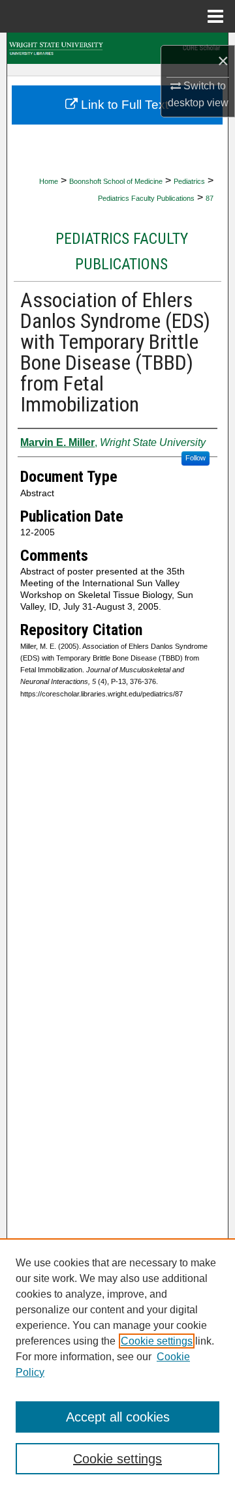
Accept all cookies (118, 1417)
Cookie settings (157, 1341)
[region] (117, 1364)
